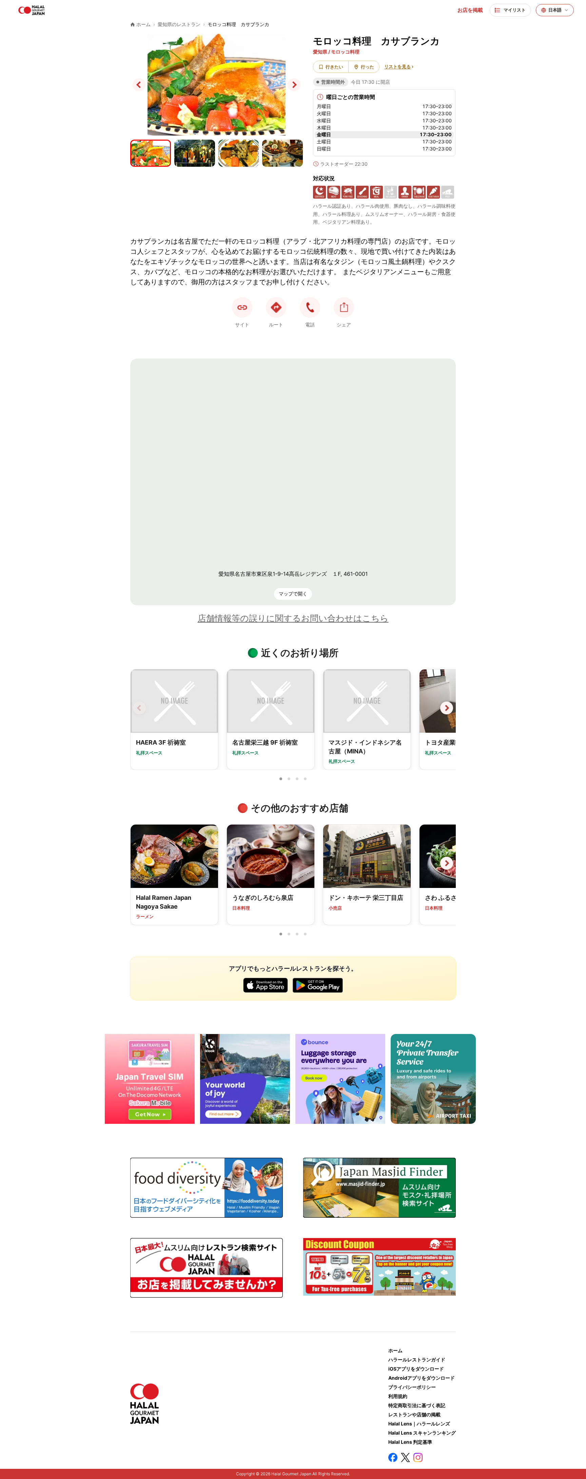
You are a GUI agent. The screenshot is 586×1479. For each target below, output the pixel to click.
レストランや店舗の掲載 (414, 1414)
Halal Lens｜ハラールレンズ (419, 1423)
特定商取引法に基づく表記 (416, 1405)
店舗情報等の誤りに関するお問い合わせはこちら (293, 618)
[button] (310, 307)
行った (367, 66)
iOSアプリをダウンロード (416, 1369)
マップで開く (293, 593)
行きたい (334, 66)
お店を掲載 (470, 10)
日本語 (555, 10)
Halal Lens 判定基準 (410, 1442)
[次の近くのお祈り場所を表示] (446, 708)
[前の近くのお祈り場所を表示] (139, 708)
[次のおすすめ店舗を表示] (446, 863)
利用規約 (397, 1396)
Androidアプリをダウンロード (421, 1378)
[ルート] (276, 307)
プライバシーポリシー (412, 1387)
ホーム (395, 1350)
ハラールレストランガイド (416, 1359)
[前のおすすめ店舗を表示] (139, 863)
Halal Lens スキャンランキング (422, 1433)
